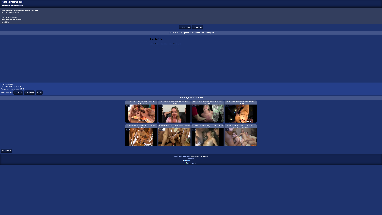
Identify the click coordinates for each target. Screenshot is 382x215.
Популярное (197, 27)
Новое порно (185, 27)
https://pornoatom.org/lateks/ (10, 12)
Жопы (39, 92)
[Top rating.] (186, 161)
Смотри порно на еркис (9, 17)
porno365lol (5, 22)
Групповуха (29, 92)
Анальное (18, 92)
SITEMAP (191, 158)
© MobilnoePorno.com (182, 156)
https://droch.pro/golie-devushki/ (11, 20)
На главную (6, 150)
